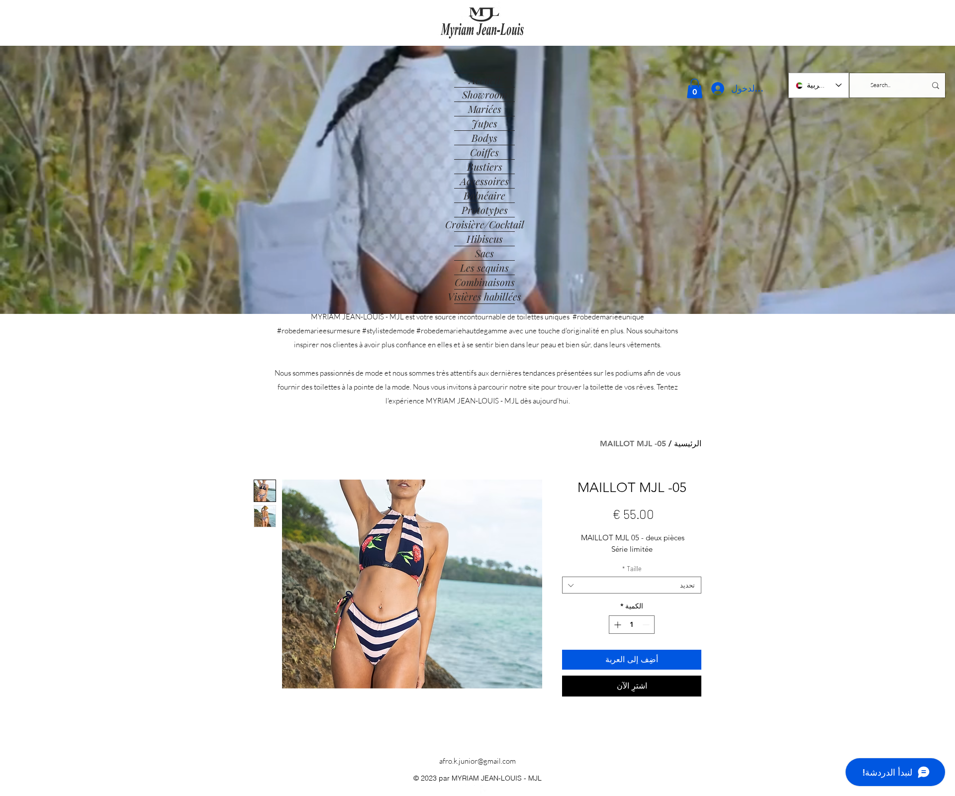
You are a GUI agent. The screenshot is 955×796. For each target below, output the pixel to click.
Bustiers (484, 166)
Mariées (484, 108)
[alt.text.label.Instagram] (470, 790)
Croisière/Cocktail (484, 224)
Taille (632, 569)
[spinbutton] (632, 624)
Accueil (484, 80)
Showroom (484, 94)
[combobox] (631, 585)
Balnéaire (484, 195)
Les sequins (484, 267)
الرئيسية (687, 443)
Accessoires (484, 181)
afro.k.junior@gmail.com (477, 761)
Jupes (484, 123)
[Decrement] (647, 624)
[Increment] (616, 624)
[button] (694, 88)
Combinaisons (485, 282)
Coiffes (484, 152)
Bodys (484, 137)
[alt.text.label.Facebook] (485, 790)
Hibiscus (485, 238)
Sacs (484, 253)
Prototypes (485, 209)
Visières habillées (484, 296)
